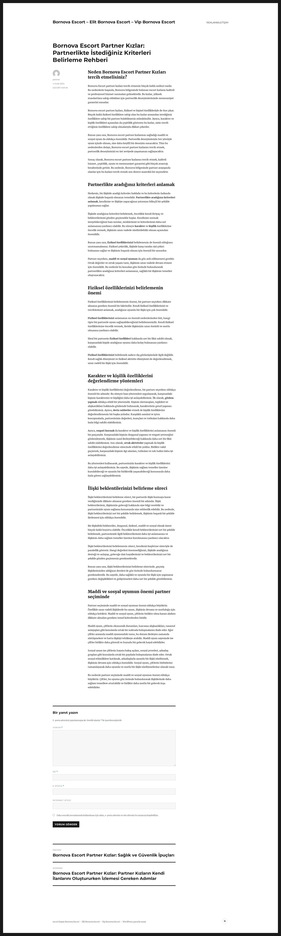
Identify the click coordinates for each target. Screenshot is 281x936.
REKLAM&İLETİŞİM (217, 22)
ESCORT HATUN (60, 87)
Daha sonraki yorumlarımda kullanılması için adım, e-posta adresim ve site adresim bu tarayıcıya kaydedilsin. (107, 815)
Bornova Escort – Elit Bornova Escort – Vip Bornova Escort (114, 21)
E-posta (58, 786)
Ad (55, 771)
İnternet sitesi (62, 800)
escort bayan (59, 922)
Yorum (58, 727)
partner (56, 79)
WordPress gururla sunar (134, 922)
